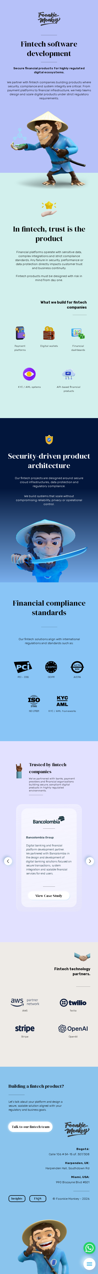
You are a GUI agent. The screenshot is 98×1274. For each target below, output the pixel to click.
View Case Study (49, 895)
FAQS (37, 1198)
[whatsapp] (89, 1248)
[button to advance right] (90, 861)
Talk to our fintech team (31, 1127)
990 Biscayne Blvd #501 (72, 1182)
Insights (16, 1198)
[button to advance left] (8, 861)
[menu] (89, 1264)
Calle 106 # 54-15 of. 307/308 (69, 1154)
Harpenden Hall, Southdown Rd (67, 1168)
